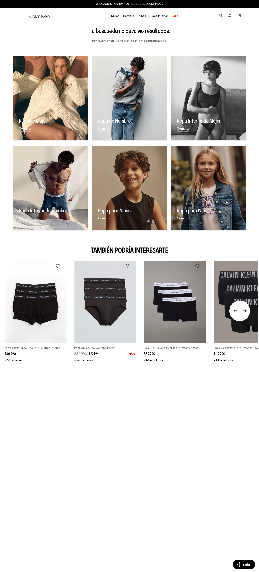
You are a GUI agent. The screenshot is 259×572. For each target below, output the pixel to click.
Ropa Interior (159, 16)
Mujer (115, 16)
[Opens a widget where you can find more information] (244, 565)
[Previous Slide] (239, 311)
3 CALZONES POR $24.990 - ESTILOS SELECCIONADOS (129, 4)
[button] (221, 16)
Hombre (128, 16)
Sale (175, 16)
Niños (142, 16)
